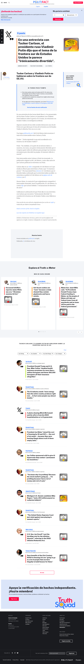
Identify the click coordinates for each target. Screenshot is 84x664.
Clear (65, 350)
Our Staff (62, 619)
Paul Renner (29, 451)
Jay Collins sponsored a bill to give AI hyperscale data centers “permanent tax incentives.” (41, 457)
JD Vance (27, 619)
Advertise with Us (63, 624)
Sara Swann (6, 77)
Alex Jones (13, 281)
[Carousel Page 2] (40, 331)
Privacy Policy (16, 659)
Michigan (45, 622)
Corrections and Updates (65, 625)
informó (38, 171)
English (38, 6)
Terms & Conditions (7, 659)
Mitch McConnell (29, 621)
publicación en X (28, 133)
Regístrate (71, 653)
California (45, 617)
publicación (31, 238)
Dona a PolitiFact (78, 2)
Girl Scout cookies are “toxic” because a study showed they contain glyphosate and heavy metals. (42, 292)
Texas (44, 630)
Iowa (44, 621)
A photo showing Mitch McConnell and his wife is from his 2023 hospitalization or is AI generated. (40, 415)
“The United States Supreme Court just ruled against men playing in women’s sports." (40, 517)
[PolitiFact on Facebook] (15, 653)
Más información (5, 19)
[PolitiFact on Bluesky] (17, 653)
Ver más (42, 572)
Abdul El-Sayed (30, 491)
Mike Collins (29, 529)
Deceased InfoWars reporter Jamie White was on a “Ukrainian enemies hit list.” (14, 291)
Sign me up (14, 599)
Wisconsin (45, 633)
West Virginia (45, 632)
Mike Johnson (28, 622)
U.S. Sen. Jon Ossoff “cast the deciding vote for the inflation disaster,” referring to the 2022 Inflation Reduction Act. (39, 537)
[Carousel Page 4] (43, 331)
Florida (44, 619)
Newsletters (62, 627)
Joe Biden (27, 624)
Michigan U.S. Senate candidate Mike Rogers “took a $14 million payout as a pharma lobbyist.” (41, 498)
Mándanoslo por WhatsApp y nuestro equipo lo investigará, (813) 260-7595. (37, 103)
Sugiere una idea (66, 641)
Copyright (22, 659)
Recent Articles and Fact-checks (67, 634)
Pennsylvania (45, 628)
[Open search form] (9, 2)
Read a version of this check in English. (28, 208)
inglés (52, 202)
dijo (22, 185)
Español (46, 6)
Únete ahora (58, 19)
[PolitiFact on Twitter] (12, 653)
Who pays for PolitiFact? (65, 622)
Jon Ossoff (29, 361)
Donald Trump (30, 387)
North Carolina (46, 627)
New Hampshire (46, 624)
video (30, 167)
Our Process (62, 617)
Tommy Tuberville (31, 551)
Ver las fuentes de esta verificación (37, 107)
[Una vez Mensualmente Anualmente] (72, 15)
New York (45, 625)
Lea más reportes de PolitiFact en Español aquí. (31, 213)
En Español (62, 621)
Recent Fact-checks (64, 635)
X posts (21, 33)
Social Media (41, 281)
